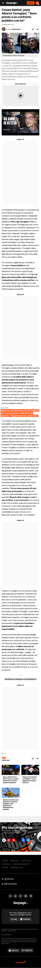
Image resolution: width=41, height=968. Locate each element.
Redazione (5, 867)
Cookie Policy (6, 864)
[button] (37, 29)
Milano (4, 753)
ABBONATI (30, 3)
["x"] (18, 840)
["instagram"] (9, 840)
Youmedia (5, 861)
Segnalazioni (14, 861)
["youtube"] (14, 840)
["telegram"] (28, 840)
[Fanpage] (20, 903)
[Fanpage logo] (12, 3)
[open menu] (2, 3)
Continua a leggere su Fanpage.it (20, 679)
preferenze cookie (17, 867)
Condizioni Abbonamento (21, 864)
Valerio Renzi (16, 29)
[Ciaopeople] (20, 962)
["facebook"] (23, 840)
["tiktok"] (4, 840)
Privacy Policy (26, 861)
